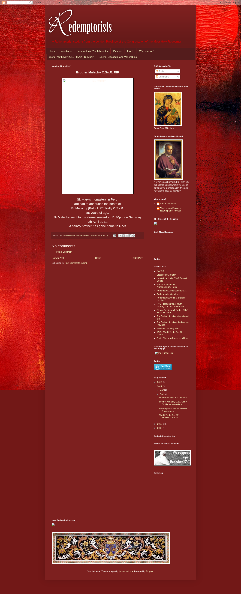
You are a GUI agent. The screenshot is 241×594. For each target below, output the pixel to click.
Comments (163, 77)
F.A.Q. (130, 51)
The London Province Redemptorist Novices (170, 209)
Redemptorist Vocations (168, 294)
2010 (160, 424)
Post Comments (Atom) (76, 263)
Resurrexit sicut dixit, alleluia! (173, 397)
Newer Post (58, 258)
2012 (160, 382)
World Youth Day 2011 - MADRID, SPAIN (71, 56)
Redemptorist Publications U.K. (171, 290)
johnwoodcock (126, 571)
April (162, 394)
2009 (160, 428)
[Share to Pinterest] (133, 235)
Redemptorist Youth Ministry (92, 51)
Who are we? (146, 51)
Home (52, 51)
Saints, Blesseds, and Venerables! (118, 56)
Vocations (66, 51)
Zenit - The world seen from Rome (173, 338)
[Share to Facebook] (130, 235)
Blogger (149, 571)
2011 (160, 386)
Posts (161, 71)
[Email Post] (114, 235)
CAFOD (160, 271)
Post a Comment (64, 252)
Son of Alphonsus (168, 203)
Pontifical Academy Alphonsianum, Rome (167, 285)
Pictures (117, 51)
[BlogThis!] (123, 235)
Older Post (137, 258)
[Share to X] (127, 235)
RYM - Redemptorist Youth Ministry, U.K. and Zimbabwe (170, 305)
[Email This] (120, 235)
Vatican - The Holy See (168, 328)
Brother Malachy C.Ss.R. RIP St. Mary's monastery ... (173, 403)
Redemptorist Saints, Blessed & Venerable (173, 409)
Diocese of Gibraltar (166, 275)
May (162, 390)
